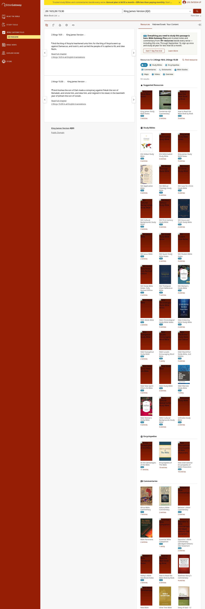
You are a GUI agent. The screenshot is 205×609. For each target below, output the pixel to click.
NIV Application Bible (146, 187)
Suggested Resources (153, 85)
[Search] (197, 11)
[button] (191, 2)
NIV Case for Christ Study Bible (185, 187)
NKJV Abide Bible (147, 320)
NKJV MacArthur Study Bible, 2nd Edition (184, 354)
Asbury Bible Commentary (164, 508)
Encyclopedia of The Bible (165, 464)
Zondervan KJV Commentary (165, 112)
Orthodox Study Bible (184, 419)
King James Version (60, 128)
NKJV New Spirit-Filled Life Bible (147, 387)
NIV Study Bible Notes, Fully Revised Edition (146, 288)
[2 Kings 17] (134, 52)
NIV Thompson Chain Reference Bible (165, 288)
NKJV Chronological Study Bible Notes (167, 321)
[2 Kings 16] (134, 99)
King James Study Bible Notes (147, 112)
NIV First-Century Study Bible (166, 221)
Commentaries (150, 481)
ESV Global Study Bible (147, 155)
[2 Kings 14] (45, 99)
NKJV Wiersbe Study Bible (183, 387)
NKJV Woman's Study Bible (146, 419)
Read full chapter (59, 54)
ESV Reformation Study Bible (165, 155)
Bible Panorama (146, 539)
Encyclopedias (150, 436)
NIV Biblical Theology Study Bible (165, 188)
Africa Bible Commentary (145, 508)
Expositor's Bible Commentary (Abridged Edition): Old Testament (185, 542)
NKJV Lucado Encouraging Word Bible (166, 354)
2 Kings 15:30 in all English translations (68, 104)
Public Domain (57, 132)
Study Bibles (149, 128)
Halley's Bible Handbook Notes (147, 577)
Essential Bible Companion (165, 540)
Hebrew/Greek (159, 24)
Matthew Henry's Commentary (184, 577)
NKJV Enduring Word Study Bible (185, 321)
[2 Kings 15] (45, 52)
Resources (145, 24)
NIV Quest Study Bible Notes (165, 255)
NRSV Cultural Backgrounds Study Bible (167, 420)
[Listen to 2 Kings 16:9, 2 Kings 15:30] (73, 25)
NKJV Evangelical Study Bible (147, 353)
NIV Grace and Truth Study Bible (185, 221)
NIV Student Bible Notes (185, 255)
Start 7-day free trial (154, 51)
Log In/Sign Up (193, 2)
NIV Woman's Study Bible (183, 287)
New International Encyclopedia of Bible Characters (185, 465)
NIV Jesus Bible (146, 254)
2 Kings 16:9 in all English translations (68, 57)
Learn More (173, 51)
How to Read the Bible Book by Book (185, 112)
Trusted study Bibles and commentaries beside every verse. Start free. (114, 2)
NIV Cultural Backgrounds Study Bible (148, 222)
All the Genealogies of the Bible (148, 464)
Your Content (173, 24)
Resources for (159, 60)
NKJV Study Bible (165, 386)
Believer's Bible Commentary (184, 508)
